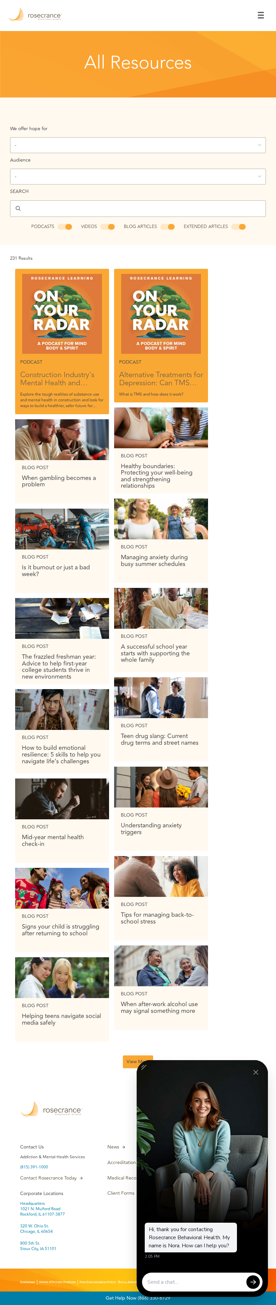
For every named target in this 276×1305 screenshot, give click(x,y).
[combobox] (138, 145)
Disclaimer (27, 1282)
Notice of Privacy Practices (57, 1282)
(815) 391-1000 (34, 1167)
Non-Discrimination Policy (97, 1282)
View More (138, 1061)
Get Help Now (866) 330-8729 (138, 1298)
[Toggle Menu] (261, 15)
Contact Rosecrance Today (48, 1178)
